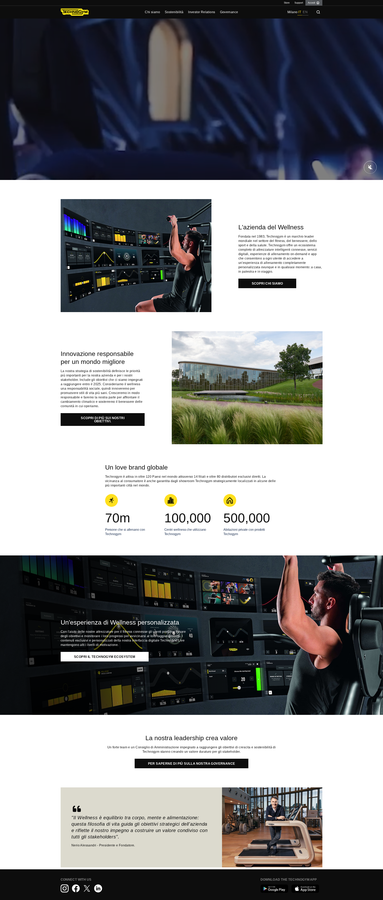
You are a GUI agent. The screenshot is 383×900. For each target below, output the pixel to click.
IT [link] (299, 12)
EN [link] (305, 12)
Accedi (311, 2)
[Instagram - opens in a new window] (65, 888)
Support (298, 2)
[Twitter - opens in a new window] (87, 888)
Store (287, 2)
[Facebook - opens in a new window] (76, 888)
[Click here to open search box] (318, 12)
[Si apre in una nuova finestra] (274, 888)
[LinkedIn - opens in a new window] (98, 888)
